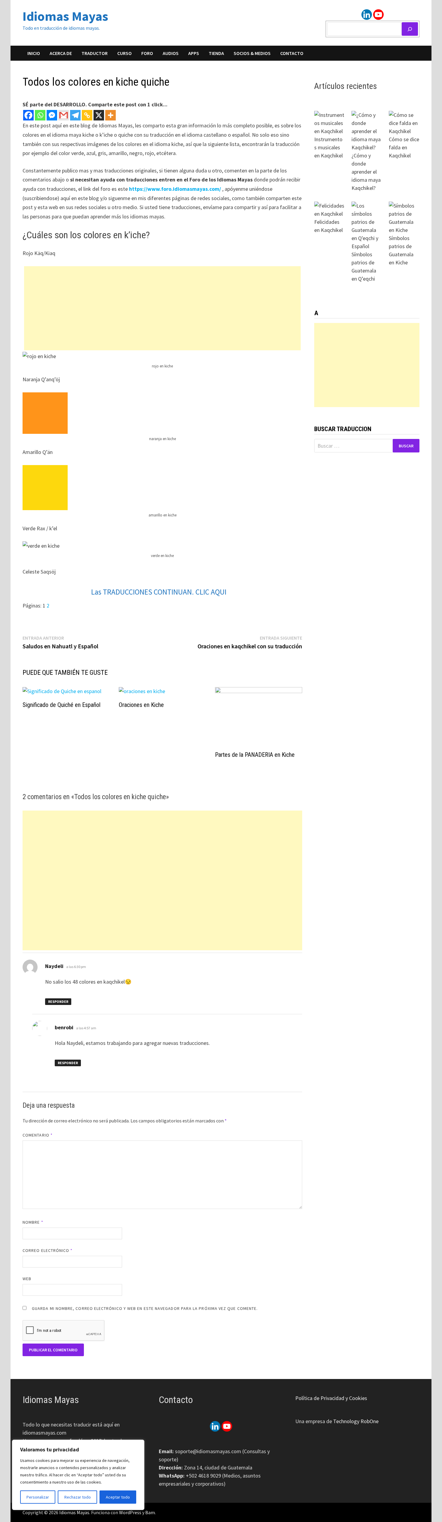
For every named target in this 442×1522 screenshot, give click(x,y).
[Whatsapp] (40, 115)
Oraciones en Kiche (141, 704)
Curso (124, 53)
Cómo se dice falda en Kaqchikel (404, 147)
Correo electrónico (48, 1250)
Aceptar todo (118, 1497)
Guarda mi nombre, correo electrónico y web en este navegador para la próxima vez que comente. (145, 1308)
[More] (110, 115)
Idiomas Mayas (65, 16)
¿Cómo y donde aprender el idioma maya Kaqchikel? (366, 171)
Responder (58, 1001)
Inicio (33, 53)
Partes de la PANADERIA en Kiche (255, 754)
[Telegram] (75, 115)
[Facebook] (28, 115)
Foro (147, 53)
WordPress (130, 1512)
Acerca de (61, 53)
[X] (99, 115)
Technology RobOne (356, 1421)
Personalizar (37, 1497)
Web (27, 1278)
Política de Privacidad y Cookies (331, 1398)
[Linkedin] (366, 14)
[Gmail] (63, 115)
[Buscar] (410, 29)
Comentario (38, 1135)
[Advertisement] (162, 308)
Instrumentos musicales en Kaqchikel (328, 147)
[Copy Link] (87, 115)
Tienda (216, 53)
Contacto (291, 53)
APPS (193, 53)
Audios (171, 53)
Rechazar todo (77, 1497)
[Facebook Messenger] (52, 115)
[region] (78, 1475)
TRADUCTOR (94, 53)
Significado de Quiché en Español (61, 704)
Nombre (33, 1222)
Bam (150, 1512)
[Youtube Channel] (378, 14)
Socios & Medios (252, 53)
